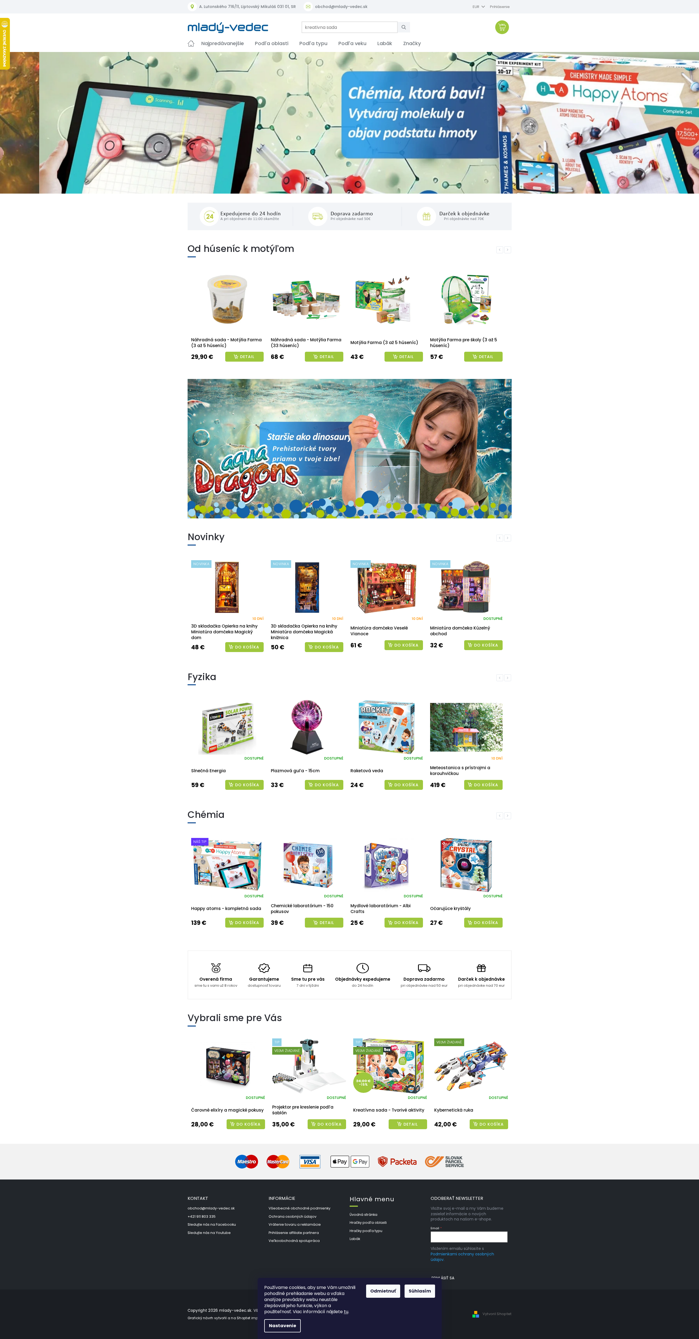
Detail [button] (410, 1124)
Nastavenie (282, 1325)
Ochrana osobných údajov (292, 1216)
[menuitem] (191, 43)
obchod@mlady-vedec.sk (211, 1208)
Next (508, 249)
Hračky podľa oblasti (368, 1222)
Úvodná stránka (363, 1214)
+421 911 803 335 (202, 1216)
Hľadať (406, 27)
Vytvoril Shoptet (497, 1313)
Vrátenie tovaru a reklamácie (295, 1224)
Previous (500, 249)
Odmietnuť (383, 1291)
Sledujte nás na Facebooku (212, 1224)
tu (346, 1311)
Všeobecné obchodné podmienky (299, 1208)
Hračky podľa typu (366, 1230)
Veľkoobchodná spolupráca (294, 1240)
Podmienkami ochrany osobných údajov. (462, 1256)
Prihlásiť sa (442, 1278)
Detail (247, 356)
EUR (476, 6)
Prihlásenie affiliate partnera (294, 1232)
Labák (355, 1238)
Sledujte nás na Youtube (209, 1232)
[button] (52, 123)
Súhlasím (420, 1291)
